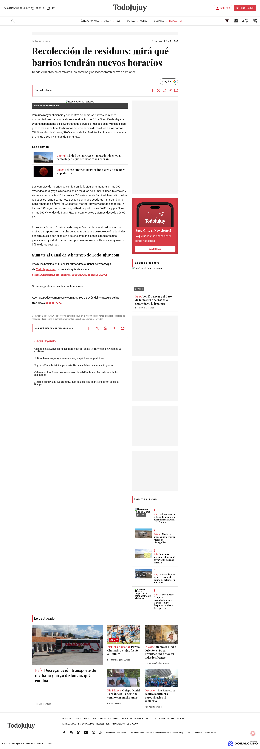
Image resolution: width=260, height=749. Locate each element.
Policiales (158, 21)
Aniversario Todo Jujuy (125, 723)
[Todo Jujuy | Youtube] (86, 732)
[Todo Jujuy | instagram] (71, 732)
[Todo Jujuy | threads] (93, 732)
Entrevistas (69, 723)
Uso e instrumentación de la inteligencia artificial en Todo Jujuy (156, 732)
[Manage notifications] (253, 733)
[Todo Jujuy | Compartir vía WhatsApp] (164, 90)
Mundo (143, 21)
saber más (155, 248)
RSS (188, 732)
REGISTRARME (247, 8)
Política (130, 21)
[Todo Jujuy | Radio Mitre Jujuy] (245, 22)
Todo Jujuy (37, 41)
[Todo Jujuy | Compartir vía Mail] (176, 90)
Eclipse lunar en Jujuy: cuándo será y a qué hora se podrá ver (69, 358)
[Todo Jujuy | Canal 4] (227, 22)
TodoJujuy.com (46, 269)
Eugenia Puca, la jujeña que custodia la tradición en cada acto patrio (73, 365)
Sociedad (160, 718)
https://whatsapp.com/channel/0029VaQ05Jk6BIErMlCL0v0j (69, 275)
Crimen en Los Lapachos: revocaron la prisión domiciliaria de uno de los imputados (76, 373)
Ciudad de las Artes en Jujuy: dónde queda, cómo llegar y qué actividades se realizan (77, 350)
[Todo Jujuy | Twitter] (78, 732)
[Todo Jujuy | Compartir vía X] (158, 90)
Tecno (170, 718)
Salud (149, 718)
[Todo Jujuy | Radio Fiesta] (255, 22)
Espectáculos (86, 723)
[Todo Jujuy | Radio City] (236, 22)
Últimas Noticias (90, 21)
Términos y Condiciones (116, 732)
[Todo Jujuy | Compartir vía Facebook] (152, 90)
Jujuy (107, 21)
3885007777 (53, 303)
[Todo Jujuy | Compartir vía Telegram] (170, 90)
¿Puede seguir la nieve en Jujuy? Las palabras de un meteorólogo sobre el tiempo (76, 383)
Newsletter (175, 21)
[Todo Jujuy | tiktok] (100, 732)
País (118, 21)
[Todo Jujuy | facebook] (64, 732)
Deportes (113, 718)
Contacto (198, 732)
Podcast (181, 718)
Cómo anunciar (211, 732)
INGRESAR (225, 8)
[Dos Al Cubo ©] (243, 745)
